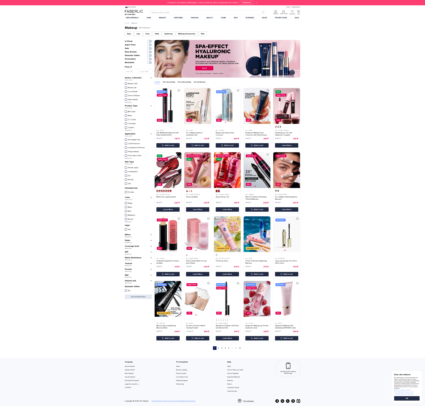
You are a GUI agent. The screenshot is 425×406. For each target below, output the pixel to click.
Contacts (128, 387)
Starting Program (182, 380)
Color (127, 197)
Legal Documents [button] (131, 384)
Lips (138, 34)
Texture (128, 263)
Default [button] (157, 82)
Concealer (132, 123)
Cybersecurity (232, 391)
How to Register (233, 373)
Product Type (131, 106)
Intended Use (131, 188)
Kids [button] (236, 18)
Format (128, 269)
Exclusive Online (132, 55)
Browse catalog (181, 370)
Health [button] (209, 18)
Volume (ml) (130, 280)
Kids (202, 34)
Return (229, 384)
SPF (126, 252)
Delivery (230, 380)
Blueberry (131, 215)
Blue (129, 211)
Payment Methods (233, 377)
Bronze (130, 219)
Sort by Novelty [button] (199, 82)
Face (148, 34)
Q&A (229, 366)
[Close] (256, 2)
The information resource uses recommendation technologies (173, 401)
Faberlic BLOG (130, 370)
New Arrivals (132, 18)
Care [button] (148, 18)
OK (407, 398)
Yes (129, 229)
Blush (130, 115)
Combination (133, 172)
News (178, 366)
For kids (131, 192)
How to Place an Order (235, 370)
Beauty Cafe (132, 83)
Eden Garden (133, 99)
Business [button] (250, 18)
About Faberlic (130, 366)
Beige (130, 203)
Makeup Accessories (186, 34)
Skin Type (129, 162)
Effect (128, 234)
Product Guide (181, 373)
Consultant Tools (182, 377)
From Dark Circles (134, 155)
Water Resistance (133, 257)
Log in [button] (288, 7)
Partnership (180, 384)
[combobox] (206, 12)
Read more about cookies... (403, 390)
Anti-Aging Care (134, 140)
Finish (127, 240)
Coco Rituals (132, 91)
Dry (129, 175)
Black (130, 207)
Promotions (281, 18)
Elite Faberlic (129, 373)
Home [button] (223, 18)
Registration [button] (296, 7)
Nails (157, 34)
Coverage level (132, 246)
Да (129, 290)
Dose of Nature (134, 95)
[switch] (149, 41)
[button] (212, 2)
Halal (127, 225)
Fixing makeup (133, 151)
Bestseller (129, 62)
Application (130, 134)
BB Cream (131, 111)
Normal (130, 179)
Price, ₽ (128, 67)
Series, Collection (133, 78)
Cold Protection (134, 143)
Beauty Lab (132, 87)
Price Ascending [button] (169, 82)
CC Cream (132, 119)
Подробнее (246, 3)
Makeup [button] (162, 18)
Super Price (130, 45)
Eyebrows (169, 34)
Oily (129, 183)
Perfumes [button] (178, 18)
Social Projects (130, 377)
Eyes (129, 34)
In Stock (128, 41)
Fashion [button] (194, 18)
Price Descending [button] (184, 82)
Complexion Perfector (136, 147)
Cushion (131, 127)
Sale (297, 18)
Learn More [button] (286, 145)
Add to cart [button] (169, 145)
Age (127, 275)
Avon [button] (264, 18)
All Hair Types (133, 168)
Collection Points (233, 388)
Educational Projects (132, 380)
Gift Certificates (248, 401)
